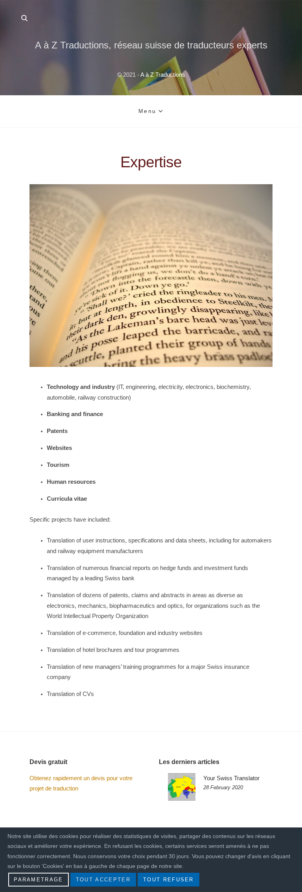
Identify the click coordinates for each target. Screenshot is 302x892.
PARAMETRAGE (38, 880)
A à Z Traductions (162, 74)
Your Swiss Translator (231, 778)
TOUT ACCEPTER (103, 880)
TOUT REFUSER (168, 880)
